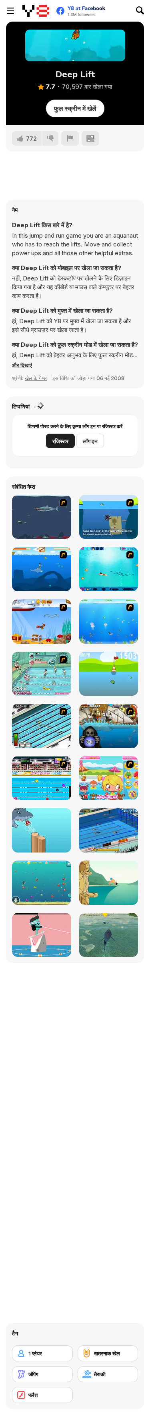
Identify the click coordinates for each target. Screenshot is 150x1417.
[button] (22, 365)
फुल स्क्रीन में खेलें (75, 108)
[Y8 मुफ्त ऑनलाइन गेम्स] (35, 11)
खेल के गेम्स (36, 378)
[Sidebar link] (10, 11)
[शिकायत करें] (70, 138)
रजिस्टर (60, 441)
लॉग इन (90, 441)
